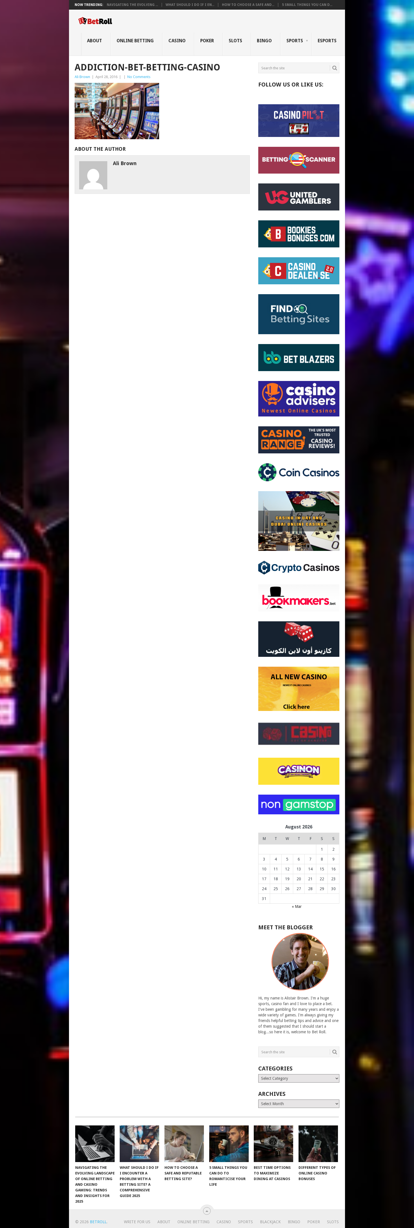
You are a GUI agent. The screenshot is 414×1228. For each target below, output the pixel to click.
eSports (327, 40)
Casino (177, 40)
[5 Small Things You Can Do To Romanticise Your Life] (229, 1143)
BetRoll (98, 1222)
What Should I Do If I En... (190, 5)
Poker (207, 40)
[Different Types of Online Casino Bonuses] (318, 1143)
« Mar (297, 906)
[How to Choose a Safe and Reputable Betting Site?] (184, 1143)
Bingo (264, 40)
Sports (294, 40)
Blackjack (270, 1222)
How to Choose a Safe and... (248, 5)
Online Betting (135, 40)
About (94, 40)
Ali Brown (82, 77)
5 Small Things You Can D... (307, 5)
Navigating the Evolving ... (132, 5)
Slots (235, 40)
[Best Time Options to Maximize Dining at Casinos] (273, 1143)
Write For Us (137, 1222)
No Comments (138, 77)
